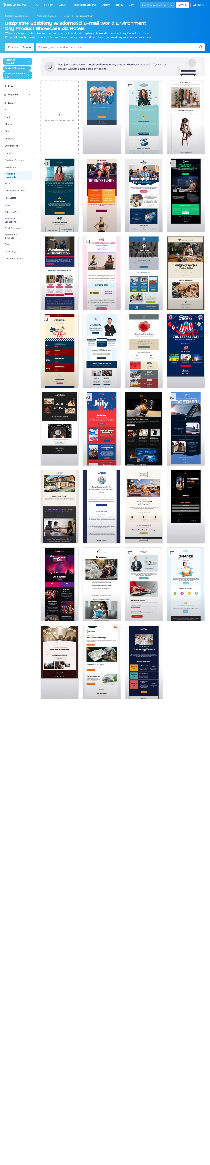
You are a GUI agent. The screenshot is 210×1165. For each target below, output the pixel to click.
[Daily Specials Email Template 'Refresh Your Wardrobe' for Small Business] (186, 117)
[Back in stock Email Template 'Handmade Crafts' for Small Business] (60, 429)
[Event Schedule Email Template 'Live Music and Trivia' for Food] (60, 351)
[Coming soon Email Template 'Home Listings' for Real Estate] (102, 662)
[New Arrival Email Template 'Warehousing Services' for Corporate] (60, 273)
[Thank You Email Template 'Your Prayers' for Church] (60, 662)
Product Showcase (46, 16)
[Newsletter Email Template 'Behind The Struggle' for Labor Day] (144, 273)
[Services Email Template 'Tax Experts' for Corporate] (144, 584)
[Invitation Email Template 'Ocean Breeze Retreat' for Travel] (102, 584)
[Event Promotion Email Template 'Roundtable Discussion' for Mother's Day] (102, 273)
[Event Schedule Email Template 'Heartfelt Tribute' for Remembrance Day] (144, 351)
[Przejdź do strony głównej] (13, 5)
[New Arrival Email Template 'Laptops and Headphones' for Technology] (144, 429)
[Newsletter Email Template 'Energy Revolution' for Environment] (186, 429)
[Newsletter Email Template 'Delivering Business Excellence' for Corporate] (102, 351)
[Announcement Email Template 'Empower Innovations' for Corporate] (144, 117)
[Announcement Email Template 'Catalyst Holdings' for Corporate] (60, 195)
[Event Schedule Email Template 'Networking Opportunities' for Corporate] (144, 662)
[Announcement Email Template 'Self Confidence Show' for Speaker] (186, 506)
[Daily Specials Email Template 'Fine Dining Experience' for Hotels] (144, 506)
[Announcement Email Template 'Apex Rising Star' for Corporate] (102, 506)
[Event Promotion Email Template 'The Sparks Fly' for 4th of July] (186, 351)
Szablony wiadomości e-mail (17, 16)
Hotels (66, 16)
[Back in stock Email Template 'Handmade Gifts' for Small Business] (186, 273)
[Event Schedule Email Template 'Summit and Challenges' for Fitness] (102, 195)
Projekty (13, 47)
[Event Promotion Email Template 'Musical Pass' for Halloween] (60, 584)
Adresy (27, 47)
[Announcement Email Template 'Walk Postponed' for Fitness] (102, 117)
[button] (30, 86)
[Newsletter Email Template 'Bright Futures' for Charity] (144, 195)
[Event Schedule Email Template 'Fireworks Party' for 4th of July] (102, 429)
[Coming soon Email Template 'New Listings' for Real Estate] (60, 506)
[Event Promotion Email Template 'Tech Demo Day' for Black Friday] (186, 195)
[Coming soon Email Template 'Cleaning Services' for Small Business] (186, 584)
